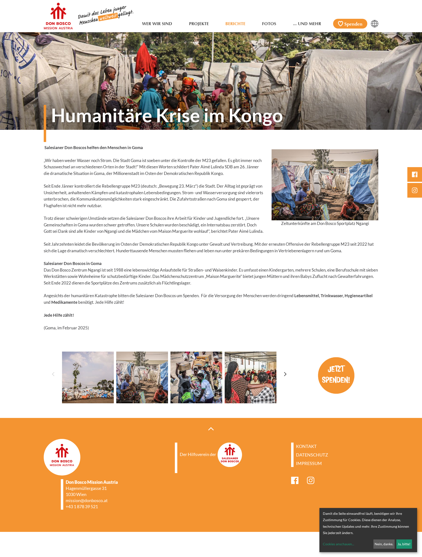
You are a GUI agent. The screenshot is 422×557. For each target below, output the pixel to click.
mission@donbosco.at (87, 500)
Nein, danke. (384, 544)
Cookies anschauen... (338, 544)
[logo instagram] (414, 190)
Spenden (353, 24)
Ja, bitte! (404, 544)
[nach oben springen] (211, 428)
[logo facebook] (414, 174)
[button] (53, 373)
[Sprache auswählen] (374, 23)
